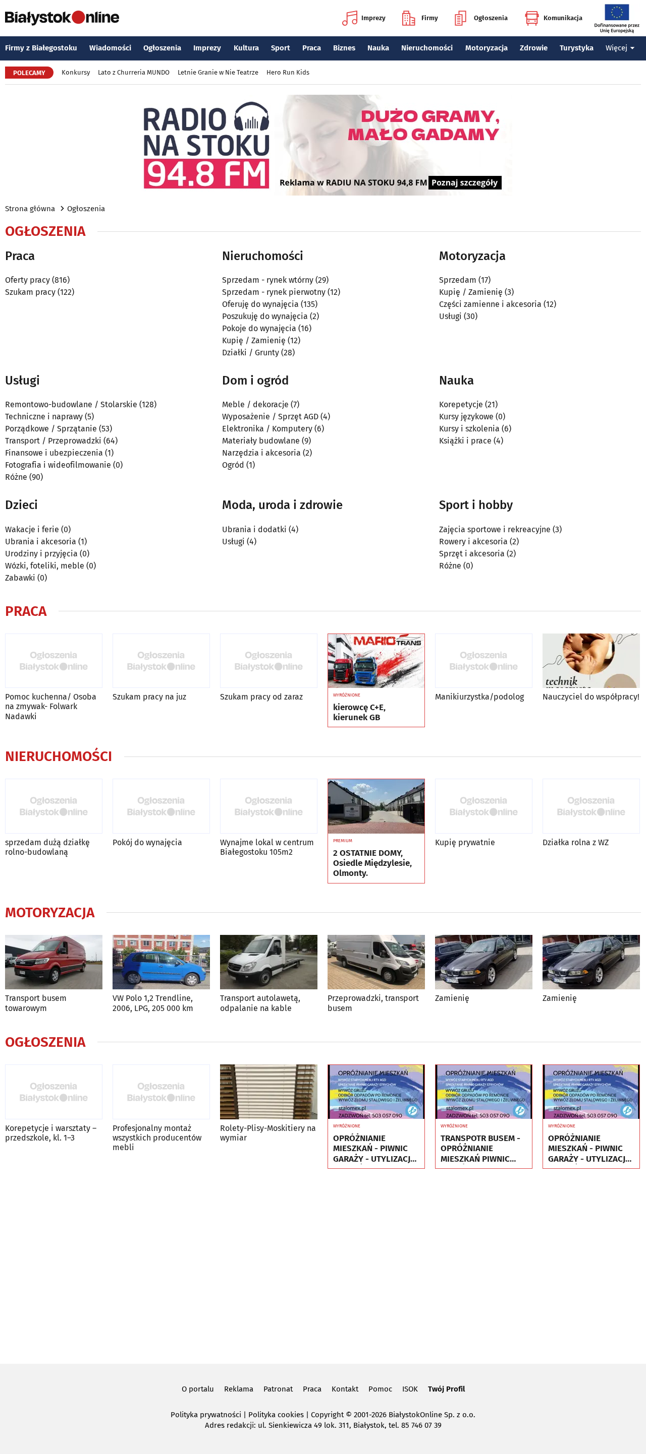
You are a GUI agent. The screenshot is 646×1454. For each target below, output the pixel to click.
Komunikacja (563, 18)
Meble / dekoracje (255, 404)
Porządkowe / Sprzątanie (51, 428)
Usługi (450, 316)
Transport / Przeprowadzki (53, 441)
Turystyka (577, 47)
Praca (311, 47)
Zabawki (20, 578)
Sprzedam (457, 280)
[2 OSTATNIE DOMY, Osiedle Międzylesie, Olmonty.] (376, 806)
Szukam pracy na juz (149, 697)
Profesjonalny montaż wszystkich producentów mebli (157, 1137)
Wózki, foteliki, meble (44, 566)
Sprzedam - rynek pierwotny (274, 292)
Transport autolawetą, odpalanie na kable (260, 1003)
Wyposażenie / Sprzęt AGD (270, 416)
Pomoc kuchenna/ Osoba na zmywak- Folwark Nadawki (50, 706)
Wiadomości (110, 47)
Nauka (378, 47)
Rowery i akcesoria (473, 541)
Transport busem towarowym (36, 1003)
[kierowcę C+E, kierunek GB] (376, 661)
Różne (16, 477)
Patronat (278, 1389)
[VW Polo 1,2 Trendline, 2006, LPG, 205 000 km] (161, 962)
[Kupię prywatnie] (483, 806)
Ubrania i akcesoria (40, 541)
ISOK (410, 1389)
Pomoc (380, 1389)
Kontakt (345, 1389)
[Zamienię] (483, 962)
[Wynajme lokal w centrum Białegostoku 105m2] (268, 806)
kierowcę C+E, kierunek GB (359, 713)
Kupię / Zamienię (254, 340)
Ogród (233, 465)
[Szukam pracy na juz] (161, 661)
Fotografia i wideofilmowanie (58, 465)
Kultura (246, 47)
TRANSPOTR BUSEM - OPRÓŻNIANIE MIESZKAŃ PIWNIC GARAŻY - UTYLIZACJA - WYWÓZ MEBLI (482, 1148)
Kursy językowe (466, 416)
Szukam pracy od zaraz (261, 697)
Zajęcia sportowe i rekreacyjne (495, 529)
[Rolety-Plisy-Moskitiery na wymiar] (268, 1091)
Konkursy (76, 72)
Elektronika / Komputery (267, 428)
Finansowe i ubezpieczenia (54, 453)
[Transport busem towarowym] (53, 962)
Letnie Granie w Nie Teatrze (218, 72)
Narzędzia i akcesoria (261, 453)
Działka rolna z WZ (576, 842)
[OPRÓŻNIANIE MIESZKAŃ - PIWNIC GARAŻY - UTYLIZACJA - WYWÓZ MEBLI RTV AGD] (376, 1092)
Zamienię (452, 998)
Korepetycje (461, 404)
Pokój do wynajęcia (147, 842)
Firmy (429, 18)
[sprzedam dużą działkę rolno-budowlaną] (53, 806)
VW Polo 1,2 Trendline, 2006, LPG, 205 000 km (153, 1003)
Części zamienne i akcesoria (490, 304)
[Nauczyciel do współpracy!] (591, 661)
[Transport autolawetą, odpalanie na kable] (268, 962)
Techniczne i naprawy (44, 416)
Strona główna (30, 208)
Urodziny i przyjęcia (41, 553)
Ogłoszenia (491, 18)
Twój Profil (446, 1389)
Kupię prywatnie (465, 842)
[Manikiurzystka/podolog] (483, 661)
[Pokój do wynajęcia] (161, 806)
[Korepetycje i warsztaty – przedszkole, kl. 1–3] (53, 1091)
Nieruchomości (427, 47)
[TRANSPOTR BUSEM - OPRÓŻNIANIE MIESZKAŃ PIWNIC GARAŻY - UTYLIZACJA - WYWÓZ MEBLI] (484, 1092)
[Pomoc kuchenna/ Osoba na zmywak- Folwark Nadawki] (53, 661)
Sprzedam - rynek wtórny (267, 280)
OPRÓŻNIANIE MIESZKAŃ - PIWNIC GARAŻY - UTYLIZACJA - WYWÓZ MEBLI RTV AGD (374, 1148)
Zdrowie (534, 47)
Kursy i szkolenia (469, 428)
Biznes (344, 47)
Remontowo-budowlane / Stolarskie (71, 404)
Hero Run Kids (287, 72)
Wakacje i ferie (32, 529)
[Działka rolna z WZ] (591, 806)
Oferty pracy (27, 280)
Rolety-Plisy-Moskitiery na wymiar (268, 1133)
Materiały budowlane (261, 441)
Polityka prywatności (206, 1414)
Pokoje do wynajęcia (259, 328)
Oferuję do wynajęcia (260, 304)
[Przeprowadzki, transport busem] (376, 962)
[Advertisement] (323, 1264)
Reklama (238, 1389)
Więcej (616, 47)
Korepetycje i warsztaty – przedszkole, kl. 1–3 (50, 1133)
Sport (280, 47)
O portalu (198, 1389)
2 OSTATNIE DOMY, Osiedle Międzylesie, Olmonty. (372, 863)
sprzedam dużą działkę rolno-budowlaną (47, 847)
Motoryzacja (486, 47)
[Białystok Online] (62, 18)
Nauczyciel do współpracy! (591, 697)
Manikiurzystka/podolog (479, 697)
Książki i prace (465, 441)
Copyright (327, 1414)
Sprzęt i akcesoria (472, 553)
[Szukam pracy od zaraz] (268, 661)
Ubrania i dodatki (254, 529)
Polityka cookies (276, 1414)
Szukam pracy (30, 292)
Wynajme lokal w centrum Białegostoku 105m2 (267, 847)
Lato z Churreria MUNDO (134, 72)
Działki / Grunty (250, 352)
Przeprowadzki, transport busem (373, 1003)
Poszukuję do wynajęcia (265, 316)
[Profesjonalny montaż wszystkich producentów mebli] (161, 1091)
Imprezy (373, 18)
